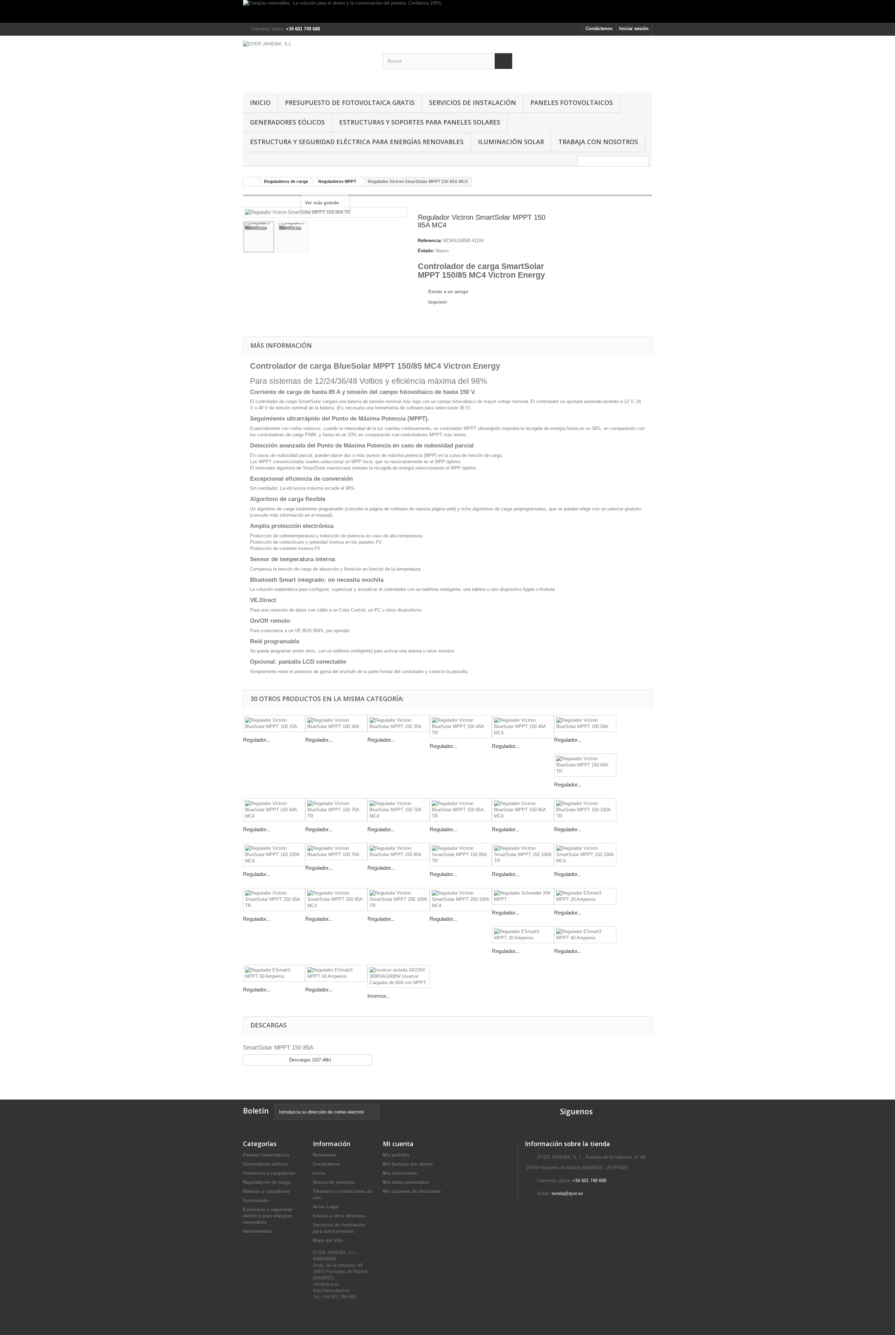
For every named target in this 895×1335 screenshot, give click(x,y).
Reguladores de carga (266, 1182)
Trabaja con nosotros (598, 141)
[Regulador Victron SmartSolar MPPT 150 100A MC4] (585, 854)
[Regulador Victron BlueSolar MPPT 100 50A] (585, 723)
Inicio (260, 102)
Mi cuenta (398, 1143)
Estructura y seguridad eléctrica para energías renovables (357, 141)
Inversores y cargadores (269, 1173)
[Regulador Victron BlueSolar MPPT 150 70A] (336, 851)
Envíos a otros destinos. (339, 1216)
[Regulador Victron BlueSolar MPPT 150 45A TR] (461, 726)
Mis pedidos (396, 1155)
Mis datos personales (406, 1182)
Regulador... (256, 740)
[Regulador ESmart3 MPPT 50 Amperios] (274, 973)
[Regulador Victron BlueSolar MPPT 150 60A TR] (585, 765)
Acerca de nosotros (334, 1182)
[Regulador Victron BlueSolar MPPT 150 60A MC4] (274, 809)
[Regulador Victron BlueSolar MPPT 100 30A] (336, 723)
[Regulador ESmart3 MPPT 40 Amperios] (585, 934)
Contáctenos (599, 28)
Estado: (426, 250)
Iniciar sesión (634, 28)
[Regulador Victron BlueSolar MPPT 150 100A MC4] (274, 854)
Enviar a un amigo (448, 291)
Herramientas (257, 1231)
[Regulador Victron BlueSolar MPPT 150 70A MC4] (398, 809)
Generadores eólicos (287, 122)
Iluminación (256, 1200)
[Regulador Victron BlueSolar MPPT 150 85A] (398, 851)
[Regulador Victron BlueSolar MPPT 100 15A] (274, 723)
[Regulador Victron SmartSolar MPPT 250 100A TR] (398, 899)
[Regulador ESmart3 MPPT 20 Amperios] (585, 896)
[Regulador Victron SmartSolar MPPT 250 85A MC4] (336, 899)
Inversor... (378, 996)
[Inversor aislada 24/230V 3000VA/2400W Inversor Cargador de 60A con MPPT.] (398, 976)
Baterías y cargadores (266, 1191)
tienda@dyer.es (567, 1193)
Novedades (325, 1155)
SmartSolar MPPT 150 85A (278, 1047)
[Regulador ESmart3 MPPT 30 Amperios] (523, 934)
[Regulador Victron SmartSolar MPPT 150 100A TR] (523, 854)
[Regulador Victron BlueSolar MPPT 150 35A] (398, 723)
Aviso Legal (325, 1206)
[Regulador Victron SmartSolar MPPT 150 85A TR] (258, 236)
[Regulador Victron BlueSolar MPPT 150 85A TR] (461, 809)
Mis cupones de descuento (412, 1191)
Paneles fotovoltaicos (571, 102)
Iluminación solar (511, 141)
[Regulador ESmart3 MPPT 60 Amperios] (336, 973)
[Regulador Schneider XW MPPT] (523, 896)
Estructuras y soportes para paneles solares (419, 122)
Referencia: (430, 240)
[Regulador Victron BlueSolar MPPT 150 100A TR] (585, 809)
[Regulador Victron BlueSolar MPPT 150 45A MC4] (523, 726)
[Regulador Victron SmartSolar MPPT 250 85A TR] (274, 899)
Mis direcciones (400, 1173)
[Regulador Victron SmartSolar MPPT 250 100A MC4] (461, 899)
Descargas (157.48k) (309, 1059)
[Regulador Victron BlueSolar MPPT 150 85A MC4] (523, 809)
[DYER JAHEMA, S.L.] (307, 62)
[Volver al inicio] (250, 181)
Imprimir (437, 302)
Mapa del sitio (328, 1240)
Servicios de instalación (472, 102)
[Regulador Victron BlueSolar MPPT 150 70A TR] (336, 809)
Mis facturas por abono (408, 1164)
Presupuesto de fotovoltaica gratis (350, 102)
